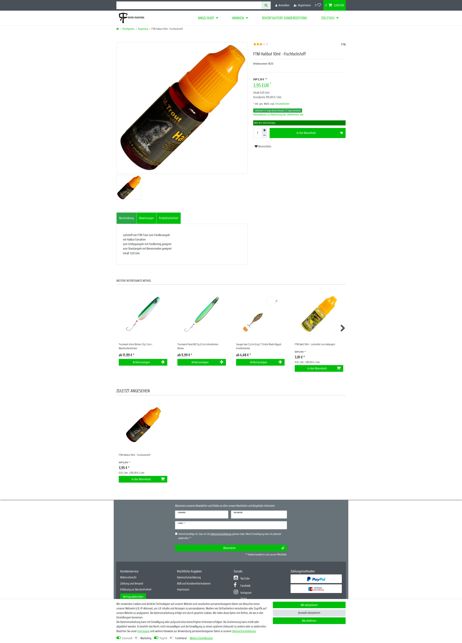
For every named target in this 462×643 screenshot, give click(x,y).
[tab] (126, 218)
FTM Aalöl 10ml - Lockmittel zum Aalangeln (315, 344)
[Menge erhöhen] (264, 130)
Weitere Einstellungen (201, 638)
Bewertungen (146, 218)
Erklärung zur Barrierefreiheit (135, 589)
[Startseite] (117, 29)
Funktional (181, 638)
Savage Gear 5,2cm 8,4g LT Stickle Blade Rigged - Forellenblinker (259, 346)
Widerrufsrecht (128, 577)
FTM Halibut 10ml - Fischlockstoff (134, 455)
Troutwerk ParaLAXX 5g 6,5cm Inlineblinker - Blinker (198, 346)
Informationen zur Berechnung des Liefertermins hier (278, 114)
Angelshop (206, 18)
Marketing (145, 638)
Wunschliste (264, 146)
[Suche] (266, 5)
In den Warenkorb (306, 132)
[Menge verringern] (264, 135)
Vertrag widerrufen (133, 596)
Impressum (183, 589)
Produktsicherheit (168, 218)
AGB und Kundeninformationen (194, 583)
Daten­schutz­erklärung (244, 631)
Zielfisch (327, 18)
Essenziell (127, 638)
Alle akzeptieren (309, 605)
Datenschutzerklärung (189, 577)
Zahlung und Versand (131, 583)
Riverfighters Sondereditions (284, 18)
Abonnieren (229, 548)
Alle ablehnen (309, 620)
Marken (238, 18)
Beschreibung (126, 218)
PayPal (163, 638)
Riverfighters (129, 29)
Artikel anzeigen (141, 362)
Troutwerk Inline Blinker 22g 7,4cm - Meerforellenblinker (136, 346)
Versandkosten (282, 104)
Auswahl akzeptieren (309, 612)
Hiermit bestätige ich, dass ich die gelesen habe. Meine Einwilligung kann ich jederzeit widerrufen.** (229, 536)
